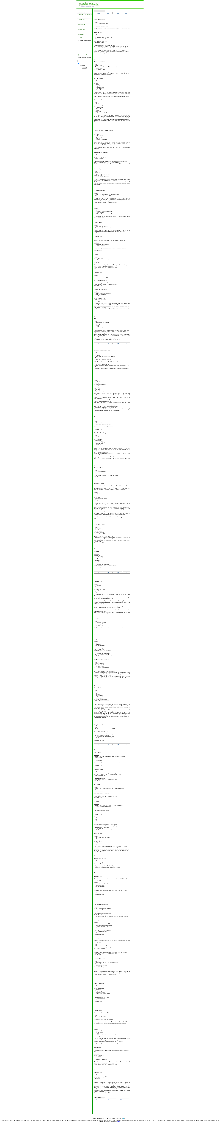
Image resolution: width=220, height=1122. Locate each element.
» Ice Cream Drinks (81, 22)
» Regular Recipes (80, 19)
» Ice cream (79, 9)
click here (118, 1121)
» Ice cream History (81, 12)
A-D (99, 13)
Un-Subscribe (82, 65)
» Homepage (79, 37)
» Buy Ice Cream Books (82, 55)
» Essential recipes (80, 17)
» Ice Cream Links (81, 32)
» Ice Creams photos (81, 29)
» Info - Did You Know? (82, 27)
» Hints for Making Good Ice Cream (84, 14)
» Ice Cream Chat (80, 34)
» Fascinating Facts (81, 24)
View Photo (99, 1108)
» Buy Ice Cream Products (82, 54)
